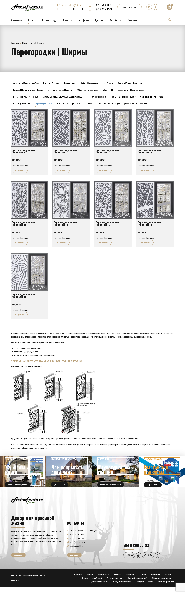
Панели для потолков (22, 103)
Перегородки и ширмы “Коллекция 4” (149, 151)
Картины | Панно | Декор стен (130, 83)
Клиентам (67, 20)
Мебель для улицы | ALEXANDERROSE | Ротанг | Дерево (64, 96)
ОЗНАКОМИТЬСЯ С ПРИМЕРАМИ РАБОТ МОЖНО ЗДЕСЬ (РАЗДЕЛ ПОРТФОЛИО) (46, 361)
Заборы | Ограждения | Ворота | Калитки (97, 83)
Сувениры (90, 103)
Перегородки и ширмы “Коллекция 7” (107, 223)
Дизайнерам (115, 20)
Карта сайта (15, 580)
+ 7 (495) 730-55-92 (102, 9)
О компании (16, 20)
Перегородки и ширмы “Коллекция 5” (23, 223)
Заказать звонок (129, 6)
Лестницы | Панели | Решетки (60, 89)
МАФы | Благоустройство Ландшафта (92, 89)
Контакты (132, 20)
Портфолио (83, 20)
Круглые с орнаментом (166, 581)
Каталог (32, 20)
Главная (15, 43)
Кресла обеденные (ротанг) (137, 578)
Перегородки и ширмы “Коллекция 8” (149, 223)
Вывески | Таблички (51, 83)
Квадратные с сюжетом (145, 581)
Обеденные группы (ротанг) (161, 578)
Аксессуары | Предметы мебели (26, 83)
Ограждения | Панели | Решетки (123, 96)
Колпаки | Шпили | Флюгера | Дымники (28, 89)
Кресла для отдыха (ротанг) (92, 578)
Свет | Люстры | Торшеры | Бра (69, 103)
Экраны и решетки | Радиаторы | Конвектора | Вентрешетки (123, 103)
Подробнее (19, 170)
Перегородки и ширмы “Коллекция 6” (65, 223)
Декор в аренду (49, 20)
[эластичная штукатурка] (115, 471)
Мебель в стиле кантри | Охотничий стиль (128, 89)
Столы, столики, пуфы (114, 578)
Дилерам (99, 20)
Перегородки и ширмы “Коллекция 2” (65, 151)
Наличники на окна (98, 96)
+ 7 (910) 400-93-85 (102, 5)
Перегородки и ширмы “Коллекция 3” (107, 151)
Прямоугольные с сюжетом (122, 581)
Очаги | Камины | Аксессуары (151, 96)
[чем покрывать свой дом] (69, 471)
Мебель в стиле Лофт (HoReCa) (25, 96)
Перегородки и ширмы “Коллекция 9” (23, 295)
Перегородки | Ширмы (44, 103)
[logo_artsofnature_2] (27, 500)
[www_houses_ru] (23, 471)
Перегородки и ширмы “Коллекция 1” (23, 151)
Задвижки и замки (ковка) (99, 581)
